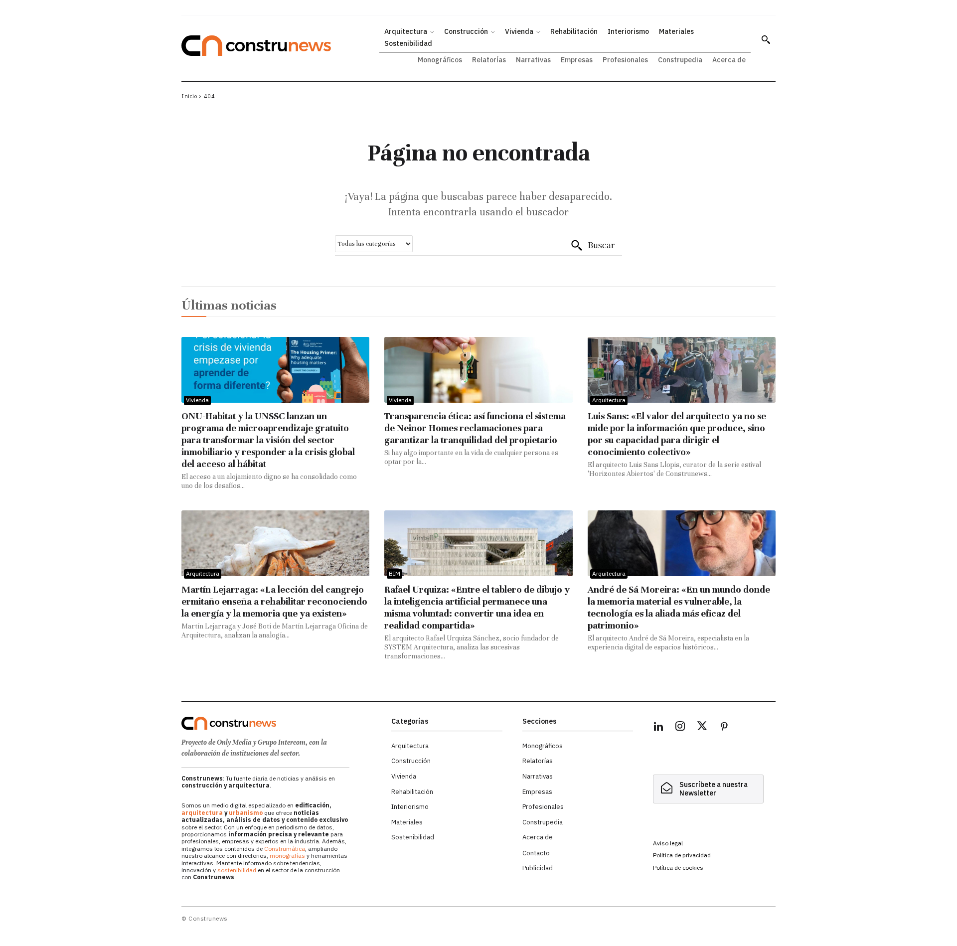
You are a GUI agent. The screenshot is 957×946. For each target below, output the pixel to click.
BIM (394, 573)
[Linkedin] (658, 728)
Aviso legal (668, 843)
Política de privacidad (682, 855)
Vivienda (197, 400)
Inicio (189, 96)
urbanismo (246, 812)
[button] (766, 39)
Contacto (536, 853)
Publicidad (537, 868)
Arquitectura (609, 400)
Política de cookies (678, 867)
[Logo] (280, 723)
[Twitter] (702, 728)
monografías (287, 855)
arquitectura (202, 812)
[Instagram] (680, 728)
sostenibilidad (236, 870)
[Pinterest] (724, 728)
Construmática (284, 848)
